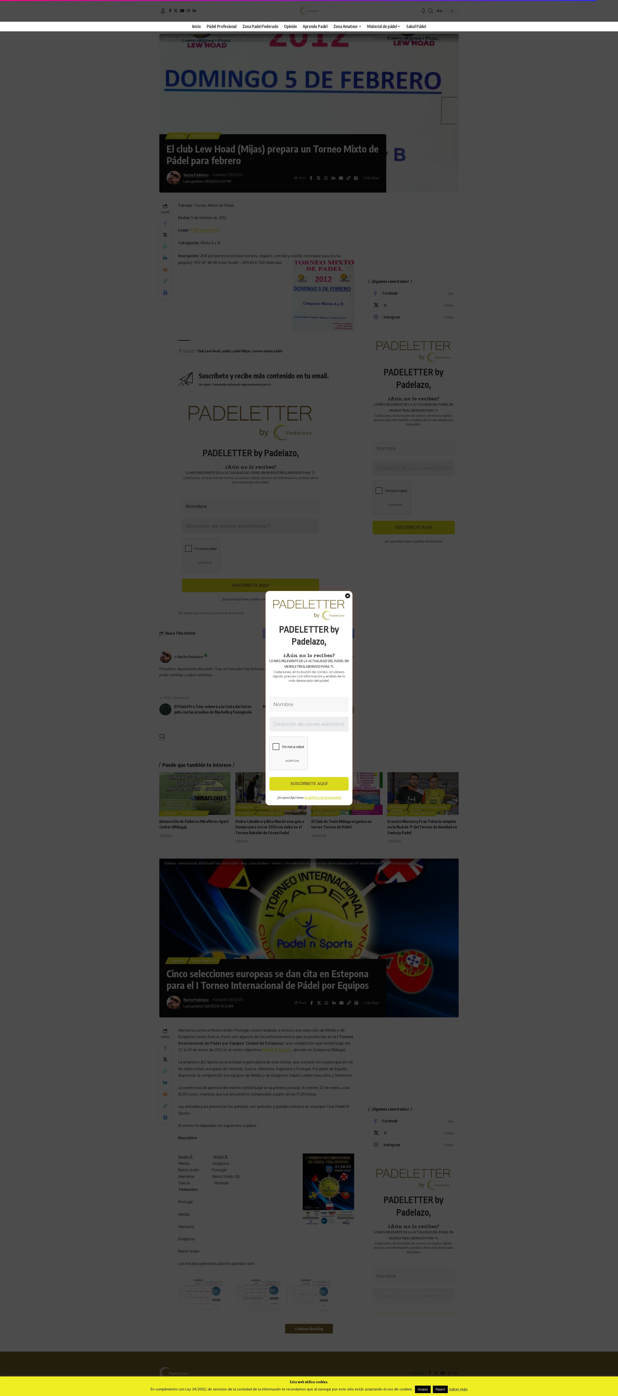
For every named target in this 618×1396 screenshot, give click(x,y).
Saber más (458, 1389)
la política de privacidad (322, 797)
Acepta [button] (423, 1389)
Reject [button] (440, 1389)
